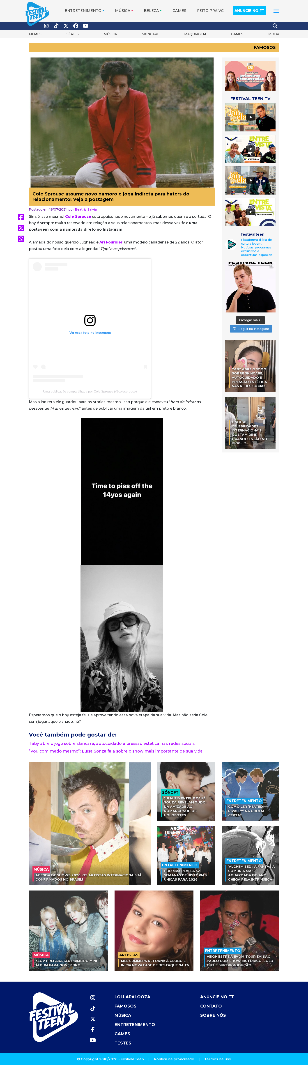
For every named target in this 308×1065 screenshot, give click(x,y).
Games (179, 11)
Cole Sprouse (78, 216)
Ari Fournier (110, 242)
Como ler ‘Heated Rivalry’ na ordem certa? (246, 811)
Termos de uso (217, 1059)
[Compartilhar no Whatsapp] (20, 238)
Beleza (151, 11)
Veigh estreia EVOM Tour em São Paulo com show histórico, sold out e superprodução (240, 961)
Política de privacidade (174, 1059)
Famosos (265, 47)
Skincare (150, 34)
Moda (273, 34)
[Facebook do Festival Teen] (76, 26)
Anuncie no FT (249, 11)
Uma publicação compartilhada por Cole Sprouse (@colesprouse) (90, 391)
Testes (123, 1043)
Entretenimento (83, 11)
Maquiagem (195, 34)
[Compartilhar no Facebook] (20, 217)
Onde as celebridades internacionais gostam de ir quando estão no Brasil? (249, 432)
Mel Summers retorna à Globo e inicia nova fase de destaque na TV (155, 963)
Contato (211, 1006)
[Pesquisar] (275, 26)
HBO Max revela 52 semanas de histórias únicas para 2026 (185, 875)
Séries (73, 34)
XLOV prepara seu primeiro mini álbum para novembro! (66, 963)
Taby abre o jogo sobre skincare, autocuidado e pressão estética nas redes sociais (112, 743)
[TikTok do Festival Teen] (56, 26)
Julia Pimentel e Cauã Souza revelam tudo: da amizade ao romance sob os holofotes (185, 806)
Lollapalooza (132, 996)
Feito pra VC (210, 11)
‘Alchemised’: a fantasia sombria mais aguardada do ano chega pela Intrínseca (251, 873)
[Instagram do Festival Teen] (46, 26)
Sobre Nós (213, 1015)
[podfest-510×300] (250, 75)
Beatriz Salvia (86, 209)
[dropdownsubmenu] (276, 10)
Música (122, 11)
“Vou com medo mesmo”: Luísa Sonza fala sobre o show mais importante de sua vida (116, 751)
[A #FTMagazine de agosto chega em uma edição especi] (250, 287)
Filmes (35, 34)
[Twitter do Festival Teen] (66, 26)
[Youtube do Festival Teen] (86, 26)
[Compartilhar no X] (20, 228)
